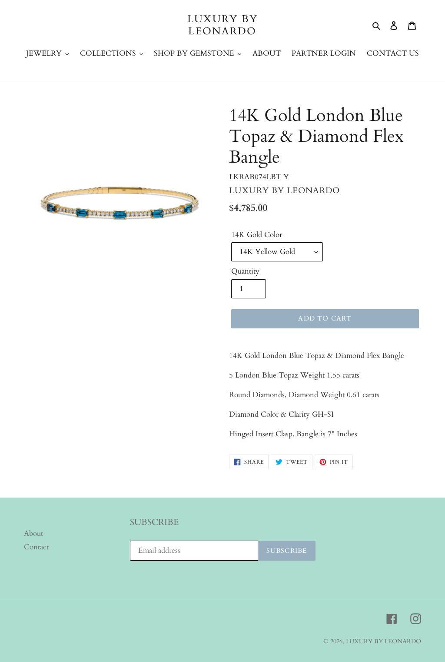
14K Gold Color (256, 235)
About (33, 533)
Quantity (245, 271)
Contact (36, 547)
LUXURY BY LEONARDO (222, 25)
